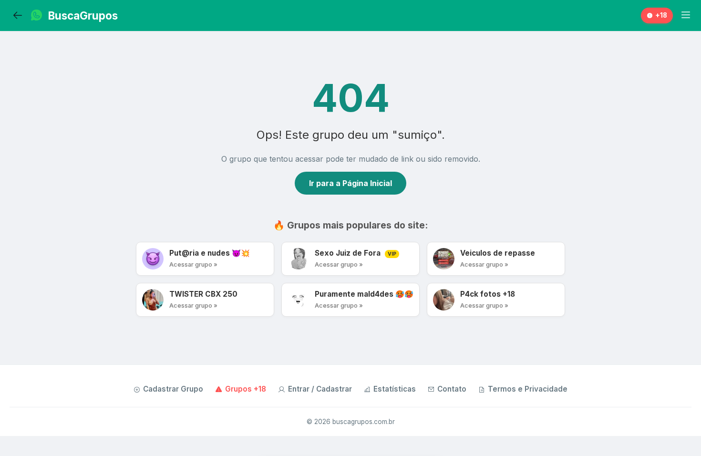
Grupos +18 (245, 389)
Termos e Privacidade (527, 389)
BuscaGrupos (83, 15)
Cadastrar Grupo (173, 389)
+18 (661, 15)
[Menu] (685, 15)
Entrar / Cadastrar (320, 389)
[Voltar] (18, 16)
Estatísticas (394, 389)
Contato (451, 389)
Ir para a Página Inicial (350, 183)
